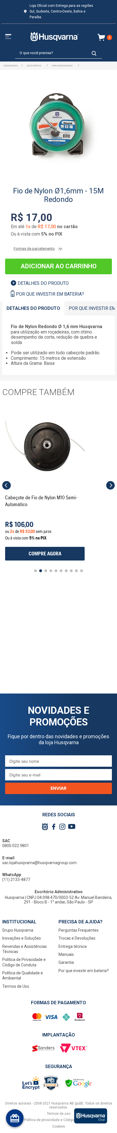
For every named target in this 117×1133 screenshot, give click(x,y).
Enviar (58, 788)
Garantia (66, 962)
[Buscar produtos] (94, 53)
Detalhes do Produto (43, 283)
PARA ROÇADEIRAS (62, 65)
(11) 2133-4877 (16, 879)
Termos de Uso (15, 986)
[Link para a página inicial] (10, 66)
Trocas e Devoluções (76, 938)
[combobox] (58, 53)
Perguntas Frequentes (78, 930)
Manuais (66, 954)
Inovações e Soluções (21, 938)
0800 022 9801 (15, 845)
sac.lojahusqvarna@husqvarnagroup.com (39, 862)
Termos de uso (58, 1114)
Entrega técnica (72, 946)
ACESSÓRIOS (34, 65)
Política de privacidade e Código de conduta (58, 1120)
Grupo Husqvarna (17, 930)
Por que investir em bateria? (50, 294)
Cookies (58, 1126)
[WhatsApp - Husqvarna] (90, 1116)
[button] (6, 485)
